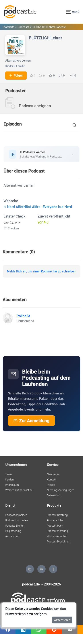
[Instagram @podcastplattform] (30, 569)
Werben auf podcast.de (19, 490)
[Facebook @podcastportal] (53, 569)
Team (8, 474)
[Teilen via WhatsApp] (38, 629)
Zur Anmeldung (34, 421)
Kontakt (51, 479)
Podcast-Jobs (55, 520)
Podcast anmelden (16, 515)
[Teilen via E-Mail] (69, 629)
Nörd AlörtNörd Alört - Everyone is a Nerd (39, 206)
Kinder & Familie (15, 66)
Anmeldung (12, 536)
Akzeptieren (62, 620)
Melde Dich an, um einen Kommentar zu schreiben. (41, 271)
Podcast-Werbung (57, 531)
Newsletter (53, 474)
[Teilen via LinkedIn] (23, 629)
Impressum (12, 484)
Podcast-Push (55, 525)
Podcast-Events (14, 525)
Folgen (18, 75)
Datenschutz (54, 495)
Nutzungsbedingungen (60, 490)
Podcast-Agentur (57, 536)
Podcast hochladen (16, 520)
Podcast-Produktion (58, 541)
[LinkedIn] (41, 569)
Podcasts (23, 27)
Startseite (8, 27)
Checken (13, 228)
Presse (51, 484)
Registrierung (13, 531)
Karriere (9, 479)
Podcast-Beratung (57, 515)
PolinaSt (23, 315)
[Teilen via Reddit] (54, 629)
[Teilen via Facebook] (7, 629)
